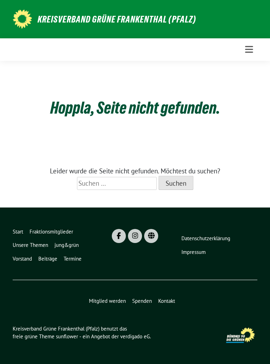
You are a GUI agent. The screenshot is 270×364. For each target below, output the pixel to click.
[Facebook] (119, 236)
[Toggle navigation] (249, 49)
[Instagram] (135, 236)
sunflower (67, 336)
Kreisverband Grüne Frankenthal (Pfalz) (117, 19)
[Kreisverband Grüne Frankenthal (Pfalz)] (22, 18)
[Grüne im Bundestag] (151, 236)
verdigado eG (135, 336)
